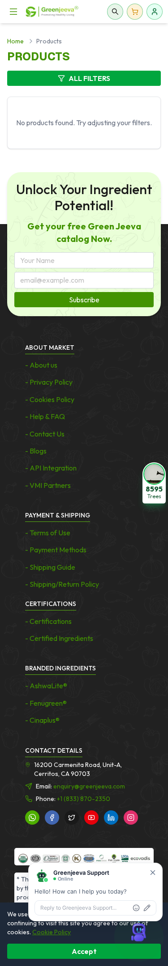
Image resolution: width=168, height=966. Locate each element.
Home (15, 41)
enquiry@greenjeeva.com (89, 786)
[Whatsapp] (32, 817)
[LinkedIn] (111, 817)
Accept (84, 951)
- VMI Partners (48, 485)
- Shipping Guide (50, 567)
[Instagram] (131, 817)
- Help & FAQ (45, 416)
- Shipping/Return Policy (62, 584)
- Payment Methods (55, 549)
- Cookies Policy (49, 399)
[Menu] (13, 12)
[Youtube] (91, 817)
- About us (41, 364)
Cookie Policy (51, 932)
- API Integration (51, 467)
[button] (154, 483)
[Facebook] (52, 817)
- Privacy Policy (49, 381)
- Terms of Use (47, 532)
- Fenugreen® (46, 703)
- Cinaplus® (42, 720)
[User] (154, 12)
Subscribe (84, 299)
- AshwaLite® (46, 685)
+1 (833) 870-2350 (83, 799)
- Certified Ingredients (59, 638)
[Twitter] (72, 817)
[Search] (115, 12)
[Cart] (135, 12)
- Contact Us (45, 433)
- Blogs (36, 450)
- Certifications (48, 621)
